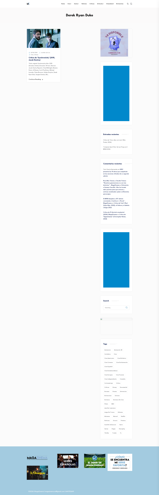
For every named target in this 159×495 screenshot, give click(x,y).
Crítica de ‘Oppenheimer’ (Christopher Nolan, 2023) (114, 217)
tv (120, 433)
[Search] (127, 306)
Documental (123, 387)
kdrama (120, 412)
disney (115, 387)
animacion (107, 350)
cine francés (120, 375)
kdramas (107, 416)
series (106, 429)
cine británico (121, 358)
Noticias (84, 3)
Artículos (100, 3)
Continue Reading (35, 79)
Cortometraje (108, 383)
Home (63, 3)
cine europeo (108, 375)
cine (115, 354)
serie (121, 424)
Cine (69, 3)
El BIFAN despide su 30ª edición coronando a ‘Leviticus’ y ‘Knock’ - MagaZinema (114, 201)
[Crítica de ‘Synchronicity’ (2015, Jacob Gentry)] (43, 47)
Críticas (92, 3)
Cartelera (107, 354)
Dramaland (109, 3)
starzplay (122, 429)
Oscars (115, 420)
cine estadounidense (110, 370)
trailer (114, 433)
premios (123, 420)
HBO (112, 404)
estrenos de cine (118, 399)
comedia (122, 379)
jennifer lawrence (109, 408)
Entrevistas (119, 3)
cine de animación (122, 362)
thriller (106, 433)
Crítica (118, 383)
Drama (115, 391)
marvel (115, 416)
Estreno (117, 395)
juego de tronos (109, 412)
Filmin (106, 404)
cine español (108, 366)
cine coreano (108, 362)
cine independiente (110, 379)
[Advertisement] (117, 93)
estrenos (107, 399)
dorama (106, 391)
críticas (106, 387)
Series (76, 3)
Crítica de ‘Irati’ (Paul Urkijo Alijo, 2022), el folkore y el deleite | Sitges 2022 (116, 205)
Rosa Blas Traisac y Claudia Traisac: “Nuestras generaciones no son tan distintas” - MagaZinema (114, 183)
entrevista (123, 391)
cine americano (109, 358)
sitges (113, 429)
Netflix (123, 416)
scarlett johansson (110, 424)
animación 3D (118, 350)
